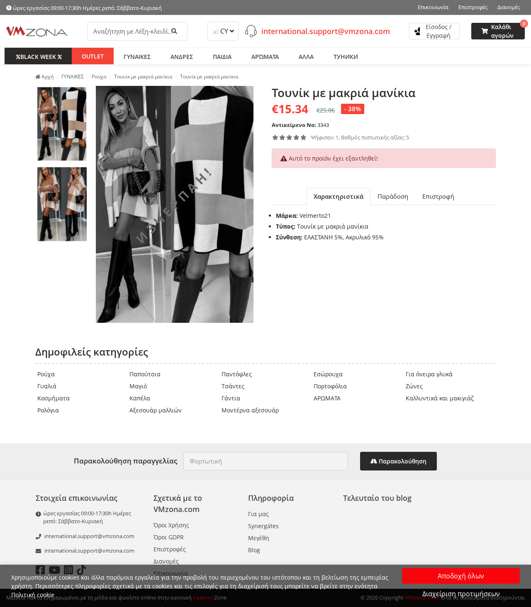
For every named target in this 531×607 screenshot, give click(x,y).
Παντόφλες (237, 374)
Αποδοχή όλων (461, 575)
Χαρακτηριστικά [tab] (338, 196)
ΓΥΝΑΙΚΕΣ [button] (137, 56)
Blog (254, 550)
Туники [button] (346, 56)
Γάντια (231, 398)
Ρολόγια (48, 410)
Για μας (258, 514)
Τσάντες (233, 386)
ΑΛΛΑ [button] (306, 56)
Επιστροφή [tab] (438, 196)
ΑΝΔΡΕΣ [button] (182, 56)
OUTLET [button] (93, 56)
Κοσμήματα (53, 398)
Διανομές (508, 7)
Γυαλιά (46, 386)
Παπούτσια (145, 374)
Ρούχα (46, 374)
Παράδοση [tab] (393, 196)
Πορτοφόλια (330, 386)
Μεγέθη (258, 538)
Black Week (38, 56)
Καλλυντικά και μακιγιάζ (440, 398)
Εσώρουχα (328, 374)
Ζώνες (414, 386)
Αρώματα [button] (265, 56)
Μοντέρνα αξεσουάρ (250, 410)
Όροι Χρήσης (171, 525)
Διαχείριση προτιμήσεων (461, 593)
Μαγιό (138, 386)
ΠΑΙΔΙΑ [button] (222, 56)
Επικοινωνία (433, 7)
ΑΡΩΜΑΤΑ (327, 398)
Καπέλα (139, 398)
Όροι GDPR (168, 537)
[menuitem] (62, 124)
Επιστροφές (472, 7)
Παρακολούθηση (401, 461)
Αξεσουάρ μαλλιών (155, 410)
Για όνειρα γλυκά (429, 374)
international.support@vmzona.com (325, 31)
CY (224, 31)
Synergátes (263, 526)
